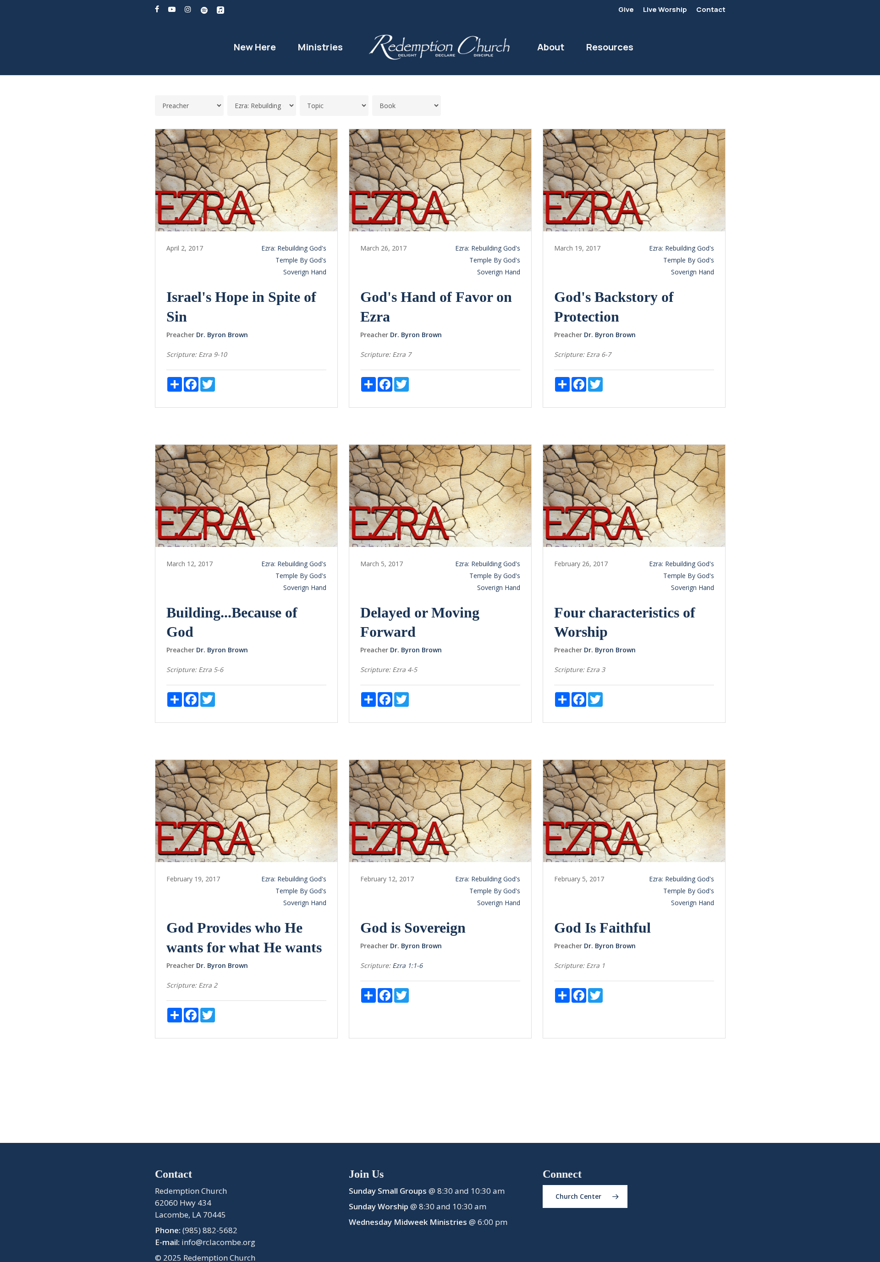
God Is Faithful (602, 927)
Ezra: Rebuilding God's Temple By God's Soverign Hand (293, 260)
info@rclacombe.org (218, 1242)
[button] (585, 1196)
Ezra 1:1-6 (407, 965)
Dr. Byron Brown (222, 334)
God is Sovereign (413, 927)
